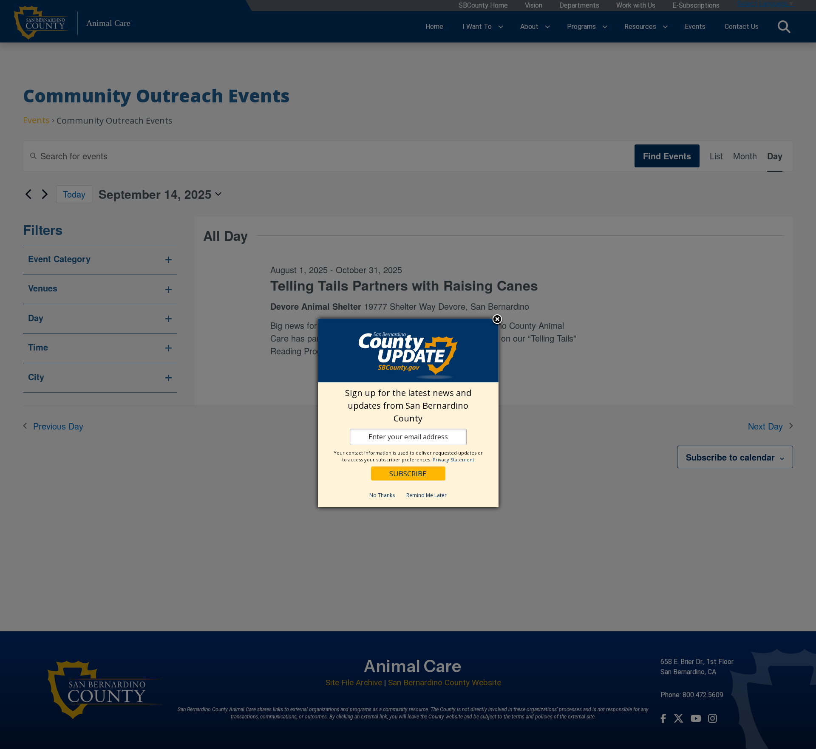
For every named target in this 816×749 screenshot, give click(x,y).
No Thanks (382, 495)
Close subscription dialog (497, 319)
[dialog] (408, 413)
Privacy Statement (453, 459)
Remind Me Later (426, 495)
